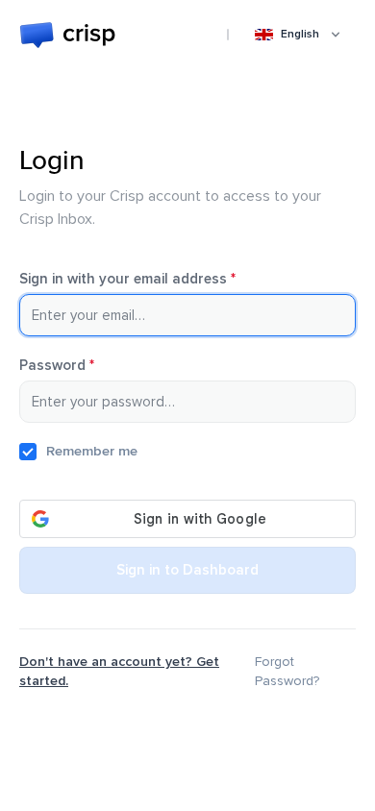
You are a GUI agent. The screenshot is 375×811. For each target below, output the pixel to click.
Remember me (92, 451)
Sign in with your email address (154, 279)
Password (84, 365)
